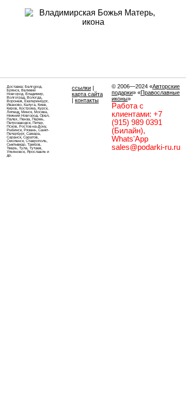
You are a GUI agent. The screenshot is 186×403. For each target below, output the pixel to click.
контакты (87, 100)
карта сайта (87, 94)
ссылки (81, 88)
